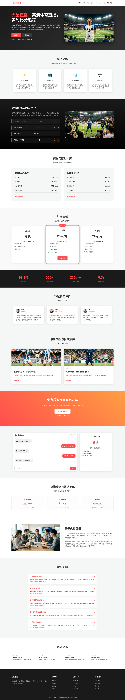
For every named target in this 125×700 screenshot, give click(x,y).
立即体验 (16, 35)
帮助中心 (75, 689)
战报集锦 (54, 686)
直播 (84, 3)
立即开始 (27, 254)
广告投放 (97, 680)
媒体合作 (97, 683)
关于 (104, 3)
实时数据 (54, 683)
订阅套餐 (75, 683)
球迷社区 (54, 689)
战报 (100, 3)
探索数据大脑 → (72, 196)
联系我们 (97, 689)
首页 (79, 3)
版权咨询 (97, 686)
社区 (96, 3)
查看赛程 (27, 35)
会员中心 (75, 686)
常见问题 (109, 3)
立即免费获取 (62, 411)
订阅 (92, 3)
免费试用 (75, 680)
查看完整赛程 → (20, 196)
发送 (73, 468)
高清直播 (54, 680)
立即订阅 (62, 258)
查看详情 (16, 380)
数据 (88, 3)
